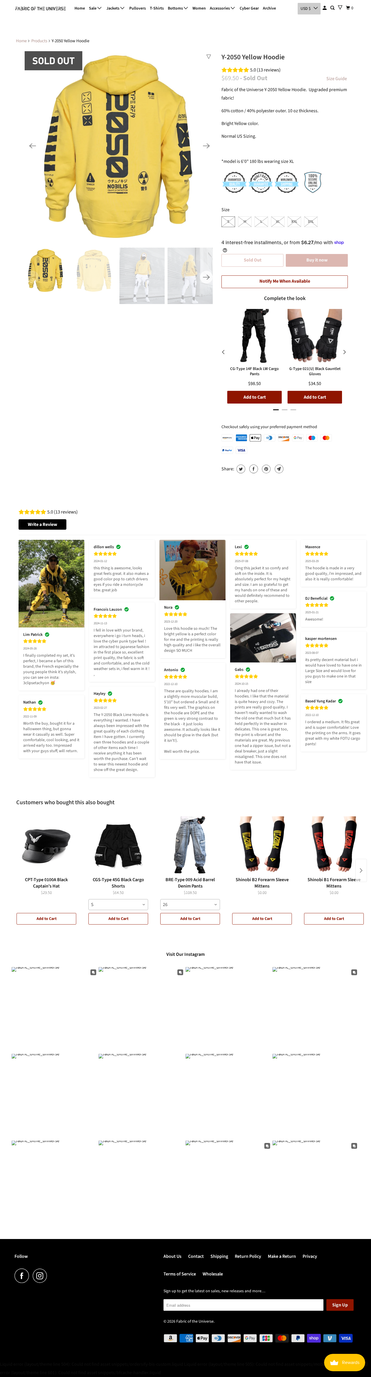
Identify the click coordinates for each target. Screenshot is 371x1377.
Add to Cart (47, 919)
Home (79, 8)
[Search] (333, 8)
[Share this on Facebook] (253, 469)
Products (39, 41)
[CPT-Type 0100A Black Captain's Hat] (46, 845)
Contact (196, 1256)
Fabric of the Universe (195, 1321)
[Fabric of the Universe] (40, 8)
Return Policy (248, 1256)
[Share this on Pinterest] (266, 469)
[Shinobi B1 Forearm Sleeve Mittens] (334, 845)
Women (199, 8)
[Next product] (361, 870)
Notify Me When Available (284, 281)
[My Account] (325, 8)
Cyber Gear (249, 8)
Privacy (310, 1256)
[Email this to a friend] (278, 469)
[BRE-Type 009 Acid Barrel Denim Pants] (190, 845)
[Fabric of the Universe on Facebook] (23, 1276)
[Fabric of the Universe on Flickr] (52, 1276)
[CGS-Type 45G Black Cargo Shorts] (118, 845)
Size (225, 210)
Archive (269, 8)
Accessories (220, 8)
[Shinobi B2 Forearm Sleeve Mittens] (262, 845)
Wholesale (213, 1274)
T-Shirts (157, 8)
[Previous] (32, 145)
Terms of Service (179, 1274)
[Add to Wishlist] (209, 57)
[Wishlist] (340, 7)
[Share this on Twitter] (240, 469)
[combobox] (118, 904)
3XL (311, 221)
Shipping (219, 1256)
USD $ (306, 9)
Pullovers (137, 8)
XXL (294, 221)
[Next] (206, 145)
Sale (93, 8)
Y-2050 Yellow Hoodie (253, 57)
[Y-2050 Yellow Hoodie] (119, 146)
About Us (172, 1256)
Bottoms (176, 8)
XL (278, 221)
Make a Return (282, 1256)
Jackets (113, 8)
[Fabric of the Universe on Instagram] (41, 1276)
